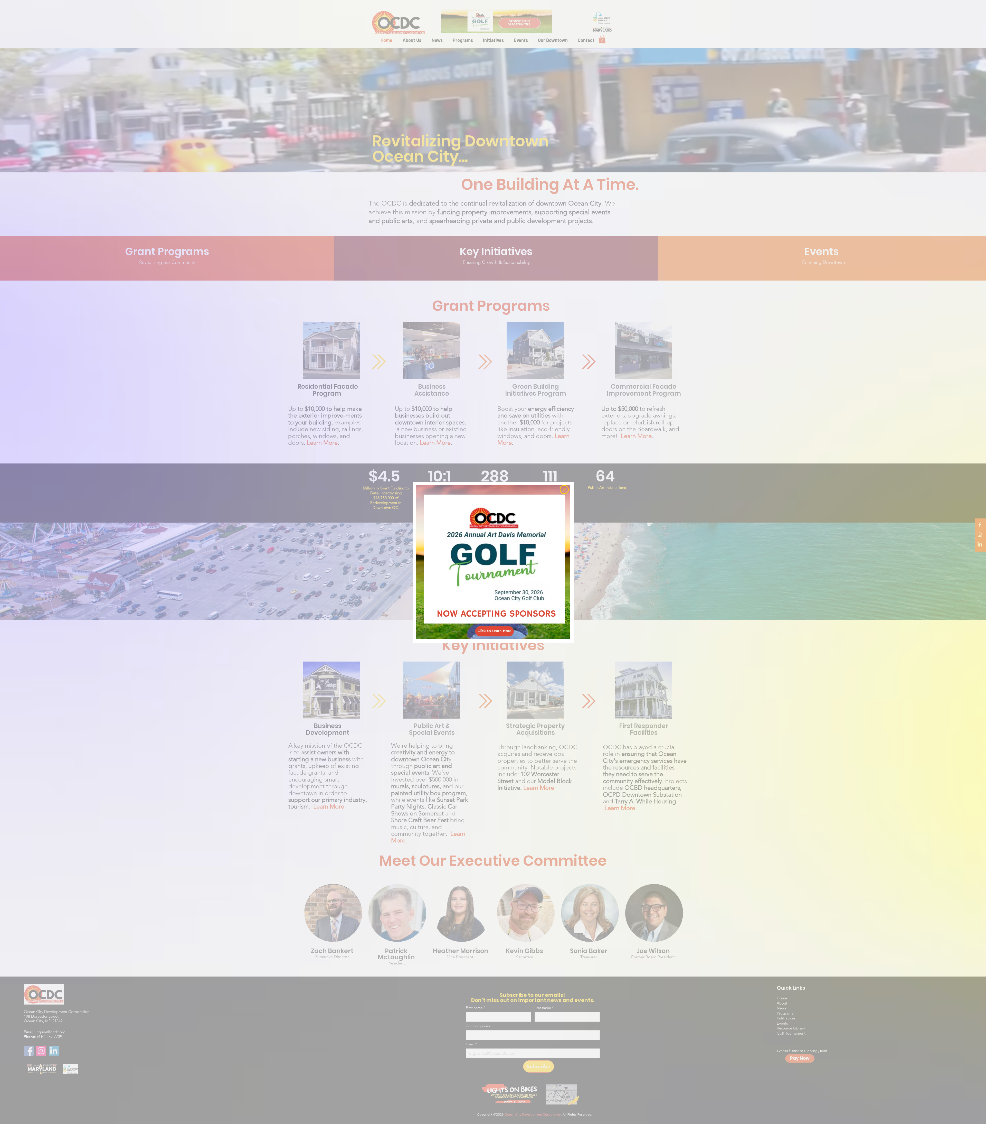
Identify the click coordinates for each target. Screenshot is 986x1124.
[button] (564, 489)
